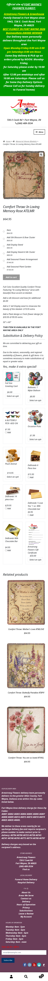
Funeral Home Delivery (26, 879)
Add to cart (11, 277)
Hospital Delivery (26, 882)
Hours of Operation (26, 904)
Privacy (26, 907)
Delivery (26, 901)
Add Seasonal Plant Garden (19, 266)
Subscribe (8, 960)
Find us (26, 869)
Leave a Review (26, 913)
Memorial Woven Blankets (26, 141)
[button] (41, 155)
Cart (38, 974)
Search (26, 976)
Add (9, 432)
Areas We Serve (26, 895)
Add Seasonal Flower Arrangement (22, 259)
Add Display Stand (15, 244)
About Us (26, 892)
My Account (26, 916)
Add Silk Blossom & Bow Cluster (21, 237)
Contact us (26, 898)
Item (9, 230)
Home (8, 141)
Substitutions (26, 910)
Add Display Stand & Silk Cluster (21, 252)
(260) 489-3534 (26, 866)
